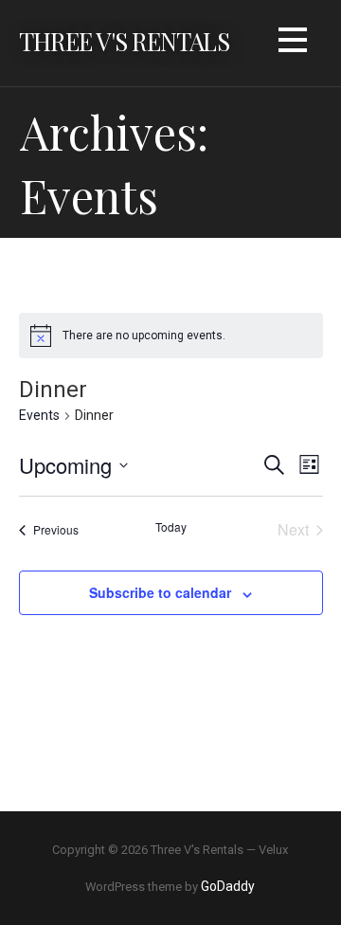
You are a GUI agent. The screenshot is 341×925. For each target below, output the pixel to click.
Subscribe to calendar (160, 592)
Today (171, 527)
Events (39, 415)
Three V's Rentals (124, 41)
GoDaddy (228, 886)
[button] (292, 43)
